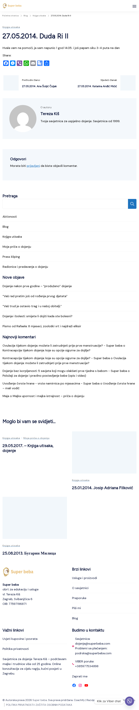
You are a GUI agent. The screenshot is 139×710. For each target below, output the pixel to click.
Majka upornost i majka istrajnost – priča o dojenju (48, 396)
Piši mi (76, 608)
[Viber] (129, 701)
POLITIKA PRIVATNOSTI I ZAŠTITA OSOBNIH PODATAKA (39, 705)
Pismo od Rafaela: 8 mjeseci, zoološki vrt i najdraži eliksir (42, 326)
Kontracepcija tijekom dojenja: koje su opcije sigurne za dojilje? (46, 350)
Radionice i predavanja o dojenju (25, 267)
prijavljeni (33, 166)
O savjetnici (80, 588)
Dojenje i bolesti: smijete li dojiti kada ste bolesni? (37, 316)
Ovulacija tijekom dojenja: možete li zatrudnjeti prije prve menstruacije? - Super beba (62, 346)
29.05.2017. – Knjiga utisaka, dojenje (28, 448)
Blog (6, 227)
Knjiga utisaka (11, 27)
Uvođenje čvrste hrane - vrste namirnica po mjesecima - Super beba (51, 383)
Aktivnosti (10, 217)
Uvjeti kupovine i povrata (20, 639)
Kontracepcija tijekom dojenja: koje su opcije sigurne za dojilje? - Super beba (56, 358)
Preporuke (79, 598)
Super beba (40, 700)
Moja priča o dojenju (17, 247)
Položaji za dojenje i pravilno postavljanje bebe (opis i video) (44, 376)
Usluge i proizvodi (84, 578)
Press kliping (11, 257)
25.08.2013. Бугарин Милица (29, 553)
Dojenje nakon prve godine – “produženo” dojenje (37, 286)
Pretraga (10, 196)
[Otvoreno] (134, 6)
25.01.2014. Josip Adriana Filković (102, 487)
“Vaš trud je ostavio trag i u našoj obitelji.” (32, 306)
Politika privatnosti (16, 649)
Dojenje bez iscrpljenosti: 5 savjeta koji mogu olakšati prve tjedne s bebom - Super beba (65, 371)
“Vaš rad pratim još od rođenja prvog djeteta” (35, 296)
